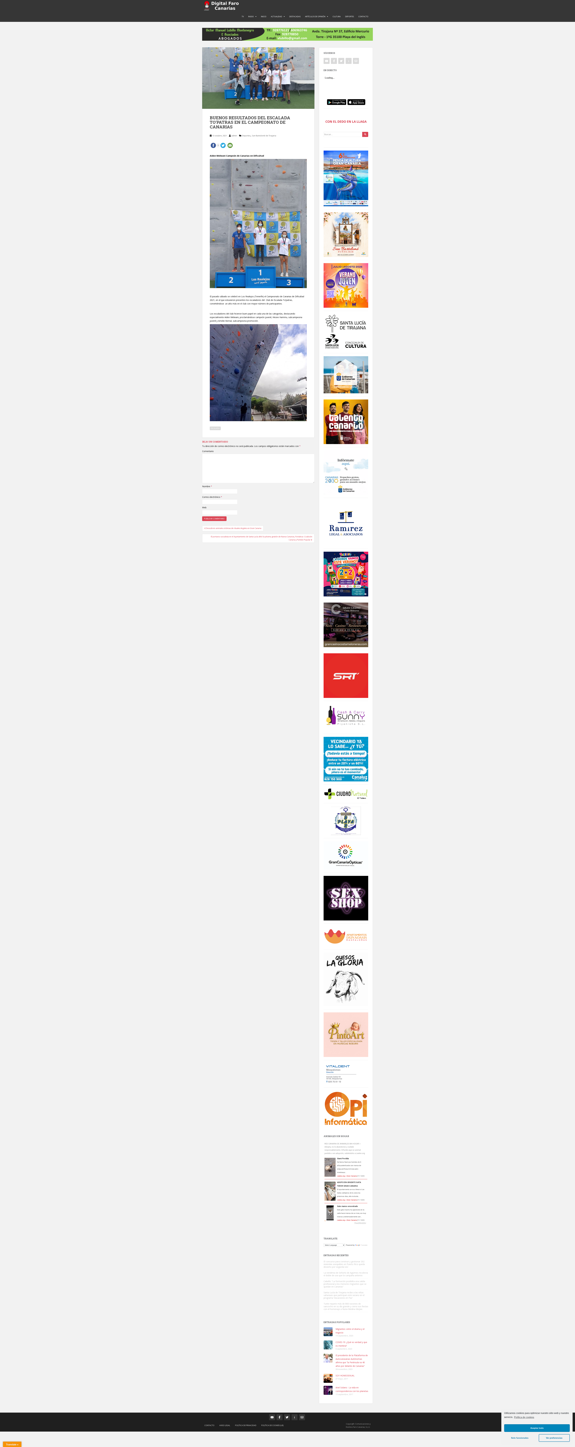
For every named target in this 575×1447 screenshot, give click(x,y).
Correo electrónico (212, 497)
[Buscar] (365, 134)
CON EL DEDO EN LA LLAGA (346, 121)
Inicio (263, 16)
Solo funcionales (519, 1438)
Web (204, 507)
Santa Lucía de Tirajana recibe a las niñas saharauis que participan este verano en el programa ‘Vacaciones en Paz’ (344, 1295)
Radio (251, 16)
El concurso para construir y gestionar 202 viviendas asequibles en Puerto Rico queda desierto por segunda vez (344, 1264)
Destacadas (295, 16)
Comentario (208, 451)
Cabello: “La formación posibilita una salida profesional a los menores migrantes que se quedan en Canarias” (345, 1284)
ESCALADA (215, 428)
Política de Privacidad (245, 1425)
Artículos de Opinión (315, 16)
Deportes (349, 16)
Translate (364, 1245)
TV (243, 16)
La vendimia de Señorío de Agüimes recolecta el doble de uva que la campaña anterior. (346, 1274)
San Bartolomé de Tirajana (264, 135)
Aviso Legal (224, 1425)
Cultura (337, 16)
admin (234, 135)
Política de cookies (524, 1417)
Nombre (207, 486)
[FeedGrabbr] (346, 1223)
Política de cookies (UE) (272, 1425)
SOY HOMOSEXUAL (345, 1375)
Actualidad (276, 16)
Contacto (363, 16)
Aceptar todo (537, 1428)
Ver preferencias (554, 1438)
